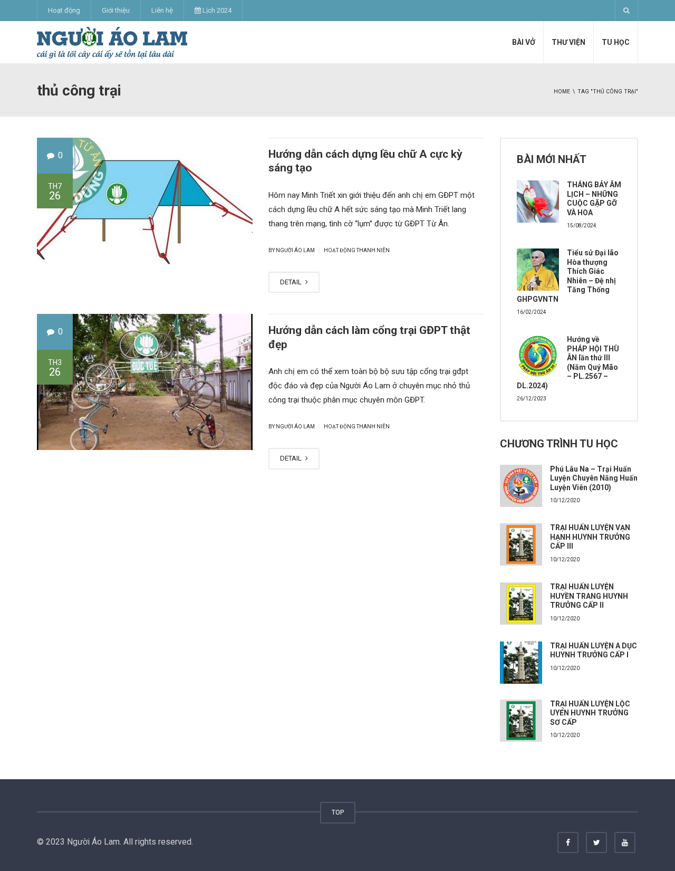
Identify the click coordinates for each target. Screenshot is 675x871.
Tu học (616, 42)
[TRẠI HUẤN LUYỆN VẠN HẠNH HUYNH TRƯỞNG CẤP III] (521, 544)
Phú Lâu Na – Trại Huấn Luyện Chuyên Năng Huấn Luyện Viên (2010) (594, 478)
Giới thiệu (116, 10)
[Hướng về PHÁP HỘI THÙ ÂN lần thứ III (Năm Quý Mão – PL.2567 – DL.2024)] (538, 356)
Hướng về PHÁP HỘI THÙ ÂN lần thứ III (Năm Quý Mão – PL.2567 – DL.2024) (568, 362)
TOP (338, 812)
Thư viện (568, 42)
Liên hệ (162, 10)
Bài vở (523, 42)
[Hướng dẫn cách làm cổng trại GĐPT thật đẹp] (145, 382)
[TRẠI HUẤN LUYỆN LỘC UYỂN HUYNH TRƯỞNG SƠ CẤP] (521, 721)
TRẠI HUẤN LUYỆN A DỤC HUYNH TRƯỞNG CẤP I (593, 650)
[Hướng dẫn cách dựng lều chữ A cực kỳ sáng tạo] (145, 206)
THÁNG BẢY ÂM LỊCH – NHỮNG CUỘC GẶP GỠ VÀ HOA (594, 198)
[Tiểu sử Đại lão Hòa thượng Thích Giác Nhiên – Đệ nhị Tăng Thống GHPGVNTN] (538, 269)
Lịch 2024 (216, 10)
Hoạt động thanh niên (357, 250)
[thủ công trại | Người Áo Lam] (112, 42)
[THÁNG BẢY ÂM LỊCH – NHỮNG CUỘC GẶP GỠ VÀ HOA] (538, 201)
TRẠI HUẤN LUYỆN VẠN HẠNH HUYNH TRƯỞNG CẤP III (590, 536)
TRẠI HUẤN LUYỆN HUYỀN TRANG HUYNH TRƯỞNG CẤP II (589, 595)
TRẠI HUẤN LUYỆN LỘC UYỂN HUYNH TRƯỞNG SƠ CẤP (590, 713)
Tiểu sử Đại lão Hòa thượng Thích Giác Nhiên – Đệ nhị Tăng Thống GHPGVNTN (568, 275)
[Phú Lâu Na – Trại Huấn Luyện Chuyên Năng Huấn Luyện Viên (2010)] (521, 486)
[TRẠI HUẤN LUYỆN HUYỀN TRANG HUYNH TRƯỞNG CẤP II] (521, 603)
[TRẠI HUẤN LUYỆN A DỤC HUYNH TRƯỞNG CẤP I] (521, 663)
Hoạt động (64, 10)
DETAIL (291, 282)
